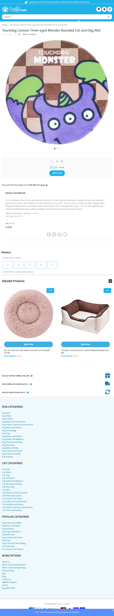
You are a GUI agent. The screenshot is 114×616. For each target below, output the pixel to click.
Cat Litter (6, 490)
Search (5, 585)
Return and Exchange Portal (14, 565)
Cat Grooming (8, 487)
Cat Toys (6, 475)
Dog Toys (6, 433)
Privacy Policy (8, 570)
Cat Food (6, 469)
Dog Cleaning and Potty (12, 442)
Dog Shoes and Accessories (14, 422)
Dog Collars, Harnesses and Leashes (17, 425)
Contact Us (7, 579)
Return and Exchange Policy (14, 568)
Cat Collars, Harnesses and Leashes (17, 507)
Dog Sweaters (8, 529)
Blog (4, 576)
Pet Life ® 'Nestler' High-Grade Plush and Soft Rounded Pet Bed (28, 317)
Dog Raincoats (8, 534)
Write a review (29, 34)
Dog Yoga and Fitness (11, 532)
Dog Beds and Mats (10, 448)
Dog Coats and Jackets (12, 523)
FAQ (4, 573)
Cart (99, 9)
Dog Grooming (8, 445)
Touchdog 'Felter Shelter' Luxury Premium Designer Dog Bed (85, 317)
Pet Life (53, 604)
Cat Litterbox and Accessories (15, 493)
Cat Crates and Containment (14, 501)
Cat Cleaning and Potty (12, 484)
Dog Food (6, 413)
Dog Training (7, 457)
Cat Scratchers (8, 478)
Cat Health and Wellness (12, 481)
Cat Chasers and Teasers (12, 549)
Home (4, 25)
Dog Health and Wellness (12, 439)
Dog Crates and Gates (11, 454)
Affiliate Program (9, 582)
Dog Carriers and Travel (12, 451)
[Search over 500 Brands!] (108, 17)
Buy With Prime (8, 588)
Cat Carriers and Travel (12, 498)
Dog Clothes (7, 419)
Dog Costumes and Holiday (14, 543)
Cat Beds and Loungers (12, 496)
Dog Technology (9, 430)
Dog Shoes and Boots (11, 526)
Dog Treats (6, 416)
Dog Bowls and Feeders (12, 427)
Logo (15, 9)
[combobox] (57, 16)
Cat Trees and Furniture (12, 510)
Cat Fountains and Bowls (12, 504)
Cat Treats (6, 472)
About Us (6, 562)
